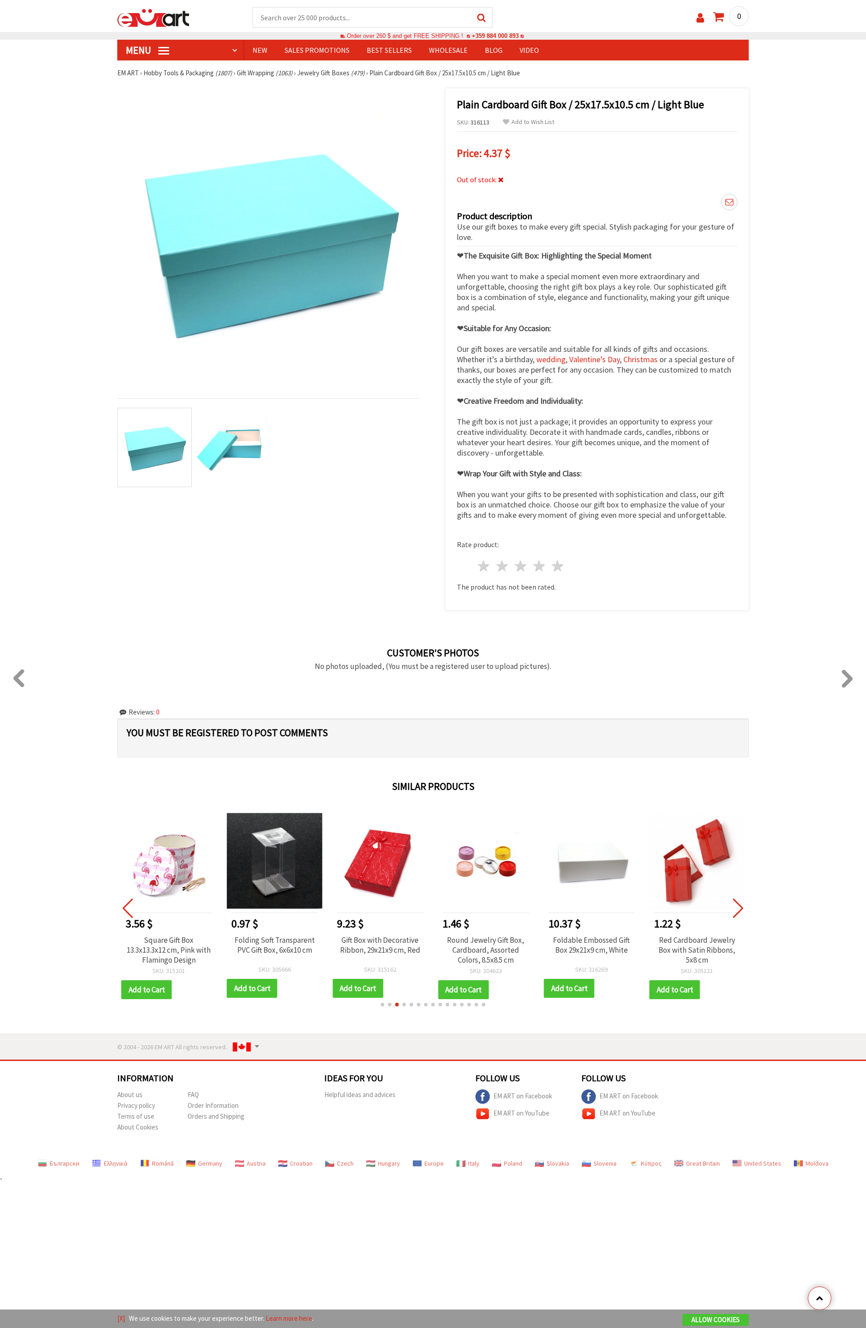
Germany (210, 1163)
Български (64, 1163)
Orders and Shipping (216, 1116)
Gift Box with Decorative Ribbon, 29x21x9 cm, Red (380, 945)
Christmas (640, 359)
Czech (345, 1163)
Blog (493, 50)
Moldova (817, 1163)
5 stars (557, 566)
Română (163, 1163)
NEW (260, 50)
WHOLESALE (448, 50)
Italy (473, 1163)
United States (762, 1163)
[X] (121, 1318)
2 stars (502, 566)
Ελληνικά (116, 1163)
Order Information (213, 1105)
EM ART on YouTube (521, 1113)
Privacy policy (136, 1105)
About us (130, 1094)
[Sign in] (700, 18)
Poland (513, 1163)
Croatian (301, 1163)
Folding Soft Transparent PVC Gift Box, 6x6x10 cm (275, 945)
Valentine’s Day (594, 359)
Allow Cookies (715, 1319)
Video (529, 50)
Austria (256, 1163)
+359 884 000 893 (495, 35)
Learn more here (289, 1318)
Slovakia (558, 1163)
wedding (551, 359)
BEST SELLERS (389, 50)
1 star (484, 566)
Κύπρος (651, 1163)
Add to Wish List (532, 122)
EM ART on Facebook (522, 1096)
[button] (382, 1004)
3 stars (521, 566)
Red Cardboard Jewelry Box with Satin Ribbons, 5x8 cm (697, 950)
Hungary (389, 1163)
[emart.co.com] (153, 17)
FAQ (193, 1094)
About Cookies (137, 1127)
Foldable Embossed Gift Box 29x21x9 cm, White (591, 945)
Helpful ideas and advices (360, 1094)
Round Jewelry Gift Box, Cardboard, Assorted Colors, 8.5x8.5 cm (485, 950)
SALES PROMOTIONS (317, 50)
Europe (434, 1163)
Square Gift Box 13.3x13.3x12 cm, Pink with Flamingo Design (169, 950)
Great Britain (703, 1163)
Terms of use (135, 1116)
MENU (139, 50)
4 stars (539, 566)
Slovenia (605, 1163)
